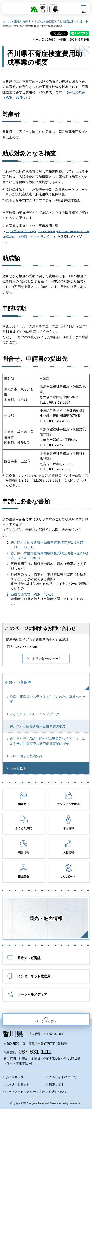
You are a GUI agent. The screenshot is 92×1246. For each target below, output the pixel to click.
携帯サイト (56, 1084)
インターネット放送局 (33, 976)
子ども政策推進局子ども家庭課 (54, 21)
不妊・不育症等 (18, 682)
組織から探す (22, 21)
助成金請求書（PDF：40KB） (33, 594)
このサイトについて (62, 1077)
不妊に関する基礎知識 (26, 756)
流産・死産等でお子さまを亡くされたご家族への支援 (48, 699)
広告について (58, 1092)
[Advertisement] (46, 1164)
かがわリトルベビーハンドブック (34, 714)
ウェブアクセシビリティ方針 (25, 1092)
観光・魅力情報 (46, 918)
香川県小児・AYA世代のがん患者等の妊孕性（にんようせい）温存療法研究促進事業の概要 (47, 741)
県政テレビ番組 (29, 958)
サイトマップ (14, 1077)
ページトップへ (46, 1021)
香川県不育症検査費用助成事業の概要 (38, 726)
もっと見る (18, 768)
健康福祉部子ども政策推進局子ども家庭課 (37, 639)
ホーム (6, 21)
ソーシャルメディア (32, 994)
